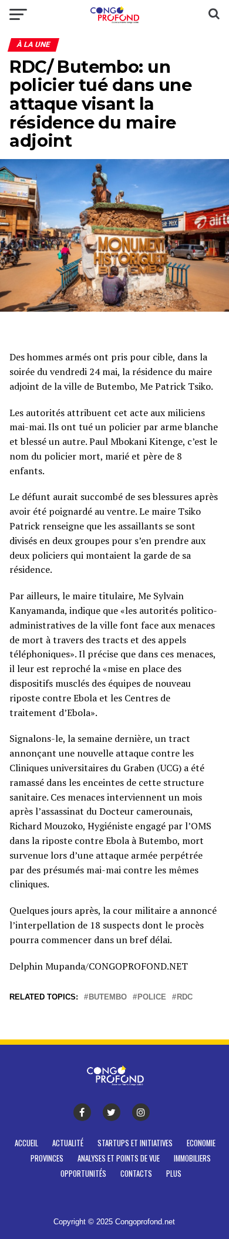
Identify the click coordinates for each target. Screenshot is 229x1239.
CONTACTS (136, 1173)
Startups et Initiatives (135, 1143)
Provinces (47, 1158)
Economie (201, 1143)
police (151, 997)
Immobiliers (192, 1158)
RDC (185, 997)
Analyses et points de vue (119, 1158)
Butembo (108, 997)
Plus (173, 1173)
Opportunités (83, 1173)
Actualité (67, 1143)
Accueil (26, 1143)
